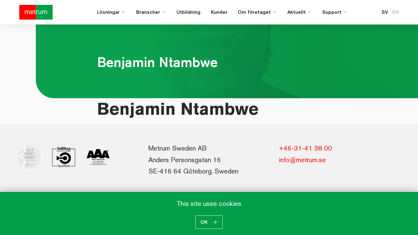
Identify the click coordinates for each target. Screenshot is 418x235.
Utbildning (188, 12)
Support (331, 12)
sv (385, 12)
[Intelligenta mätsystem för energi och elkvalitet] (36, 12)
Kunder (219, 12)
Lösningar (108, 12)
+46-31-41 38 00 (305, 148)
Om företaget (254, 12)
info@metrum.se (302, 160)
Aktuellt (296, 12)
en (395, 12)
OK (204, 222)
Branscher (148, 12)
